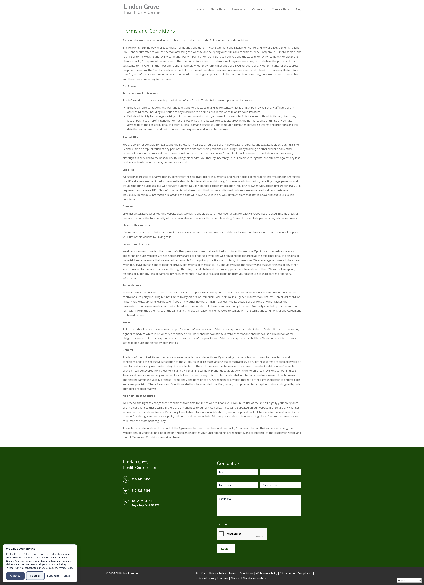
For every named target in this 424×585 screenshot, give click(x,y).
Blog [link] (298, 9)
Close (67, 575)
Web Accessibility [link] (266, 573)
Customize (53, 575)
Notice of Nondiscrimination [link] (248, 578)
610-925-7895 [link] (140, 490)
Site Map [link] (200, 573)
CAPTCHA (222, 524)
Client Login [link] (287, 573)
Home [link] (200, 9)
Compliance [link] (305, 573)
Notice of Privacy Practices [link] (211, 578)
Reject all (35, 575)
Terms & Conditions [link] (241, 573)
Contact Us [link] (279, 9)
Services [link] (237, 9)
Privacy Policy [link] (217, 573)
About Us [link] (216, 9)
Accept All (15, 575)
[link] (143, 9)
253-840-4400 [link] (140, 479)
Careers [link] (257, 9)
